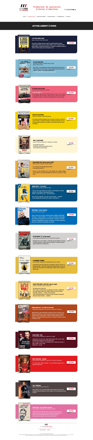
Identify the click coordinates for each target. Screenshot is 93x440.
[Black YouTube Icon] (73, 9)
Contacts (48, 429)
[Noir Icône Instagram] (67, 9)
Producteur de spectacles (47, 7)
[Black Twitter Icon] (69, 9)
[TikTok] (71, 9)
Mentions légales (43, 429)
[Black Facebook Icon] (65, 9)
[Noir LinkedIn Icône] (75, 9)
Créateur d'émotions (47, 9)
